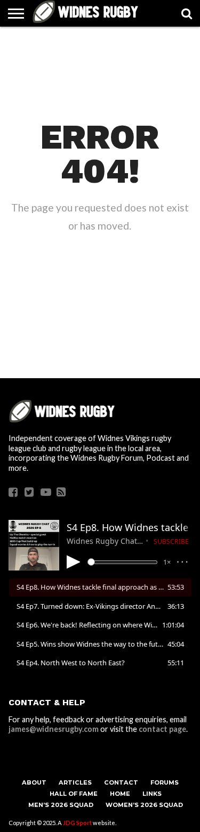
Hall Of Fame (74, 793)
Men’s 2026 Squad (60, 805)
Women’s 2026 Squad (144, 805)
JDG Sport (77, 822)
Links (152, 793)
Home (120, 793)
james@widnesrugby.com (54, 728)
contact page (162, 728)
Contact (121, 782)
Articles (75, 782)
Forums (164, 782)
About (34, 782)
